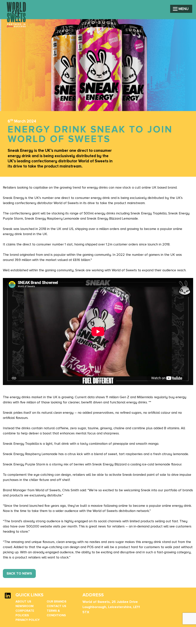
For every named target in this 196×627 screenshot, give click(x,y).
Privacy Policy (28, 620)
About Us (23, 601)
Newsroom (24, 606)
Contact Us (56, 606)
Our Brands (56, 601)
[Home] (16, 26)
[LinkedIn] (8, 597)
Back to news (19, 573)
